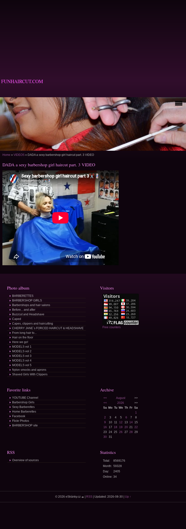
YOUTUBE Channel (25, 397)
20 (126, 427)
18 (115, 427)
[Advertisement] (93, 34)
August (120, 398)
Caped (16, 319)
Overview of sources (25, 460)
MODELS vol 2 (21, 351)
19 (121, 427)
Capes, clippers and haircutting (32, 323)
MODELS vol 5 (21, 365)
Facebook (18, 416)
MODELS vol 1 (21, 346)
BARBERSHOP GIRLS (27, 300)
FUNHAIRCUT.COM (22, 81)
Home (6, 155)
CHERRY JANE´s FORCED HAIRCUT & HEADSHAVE (48, 328)
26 (121, 432)
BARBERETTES (22, 296)
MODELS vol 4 (21, 360)
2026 (120, 403)
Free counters (111, 327)
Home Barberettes (24, 411)
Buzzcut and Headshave (28, 314)
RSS (89, 496)
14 (131, 422)
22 (136, 427)
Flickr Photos (20, 421)
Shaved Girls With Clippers (29, 374)
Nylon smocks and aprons (29, 369)
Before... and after (23, 309)
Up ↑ (128, 496)
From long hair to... (24, 333)
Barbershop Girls (23, 402)
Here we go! (20, 342)
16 (105, 427)
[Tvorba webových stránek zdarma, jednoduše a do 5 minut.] (83, 497)
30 (105, 437)
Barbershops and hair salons (31, 305)
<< (105, 398)
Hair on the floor (22, 337)
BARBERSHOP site (25, 425)
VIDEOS (19, 155)
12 (121, 422)
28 (131, 432)
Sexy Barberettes (23, 407)
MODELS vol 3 (21, 356)
